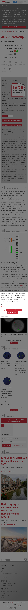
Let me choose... (3, 311)
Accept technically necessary (14, 310)
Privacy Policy (3, 316)
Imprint (7, 316)
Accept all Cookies (12, 312)
